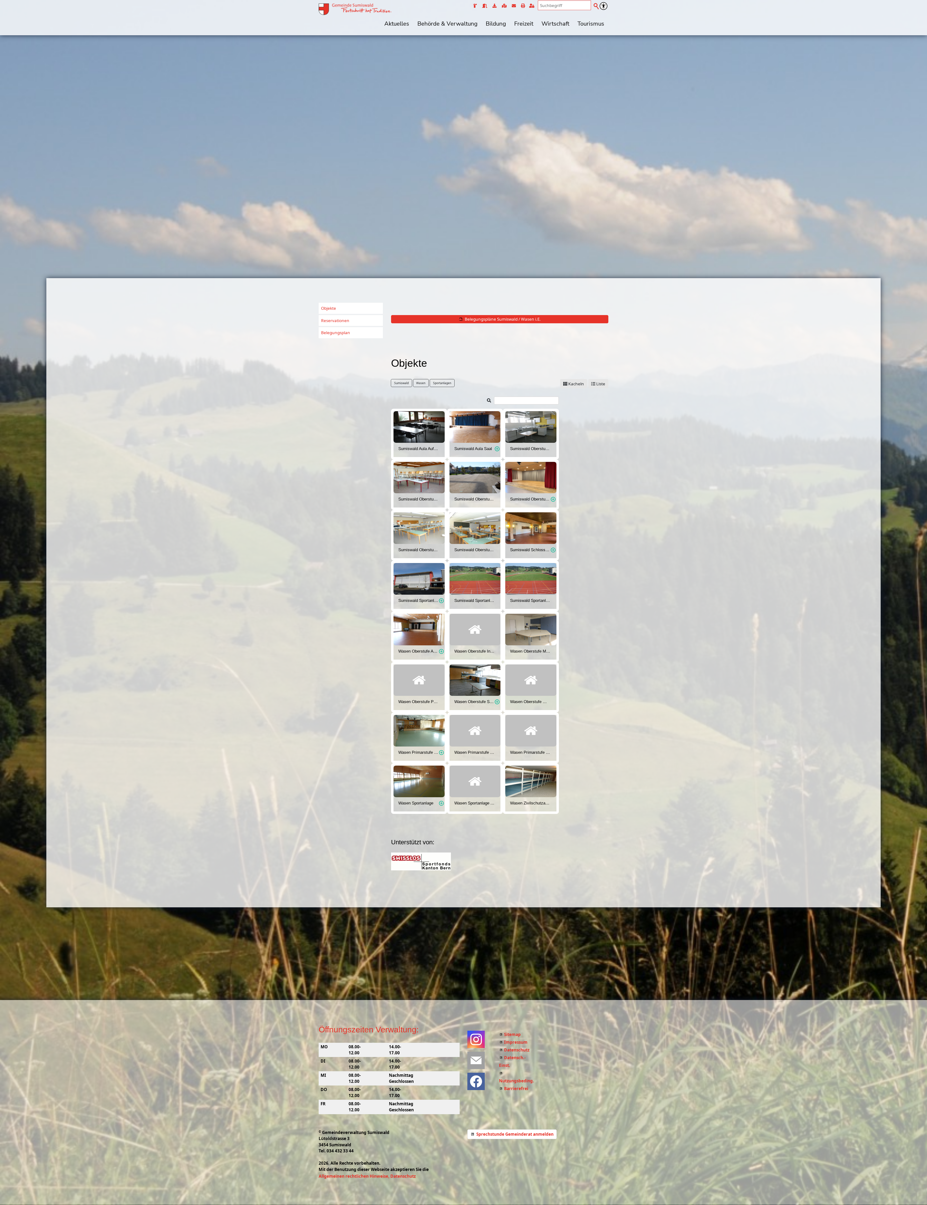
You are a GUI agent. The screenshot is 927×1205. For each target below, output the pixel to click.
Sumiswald (401, 383)
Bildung (496, 24)
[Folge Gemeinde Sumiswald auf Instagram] (476, 1039)
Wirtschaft (555, 24)
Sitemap (512, 1034)
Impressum (515, 1042)
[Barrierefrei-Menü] (603, 6)
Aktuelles (396, 24)
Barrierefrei (516, 1088)
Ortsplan (504, 6)
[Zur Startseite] (355, 9)
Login (532, 6)
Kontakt (513, 6)
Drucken (522, 6)
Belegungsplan (335, 332)
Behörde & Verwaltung (447, 24)
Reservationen (335, 320)
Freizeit (523, 24)
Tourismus (590, 24)
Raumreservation (484, 6)
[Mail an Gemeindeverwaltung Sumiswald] (476, 1060)
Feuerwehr (475, 6)
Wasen (420, 383)
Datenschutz (516, 1050)
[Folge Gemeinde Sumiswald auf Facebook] (476, 1081)
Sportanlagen (442, 383)
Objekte (328, 308)
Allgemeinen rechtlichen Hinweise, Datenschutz (367, 1176)
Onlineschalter (494, 6)
